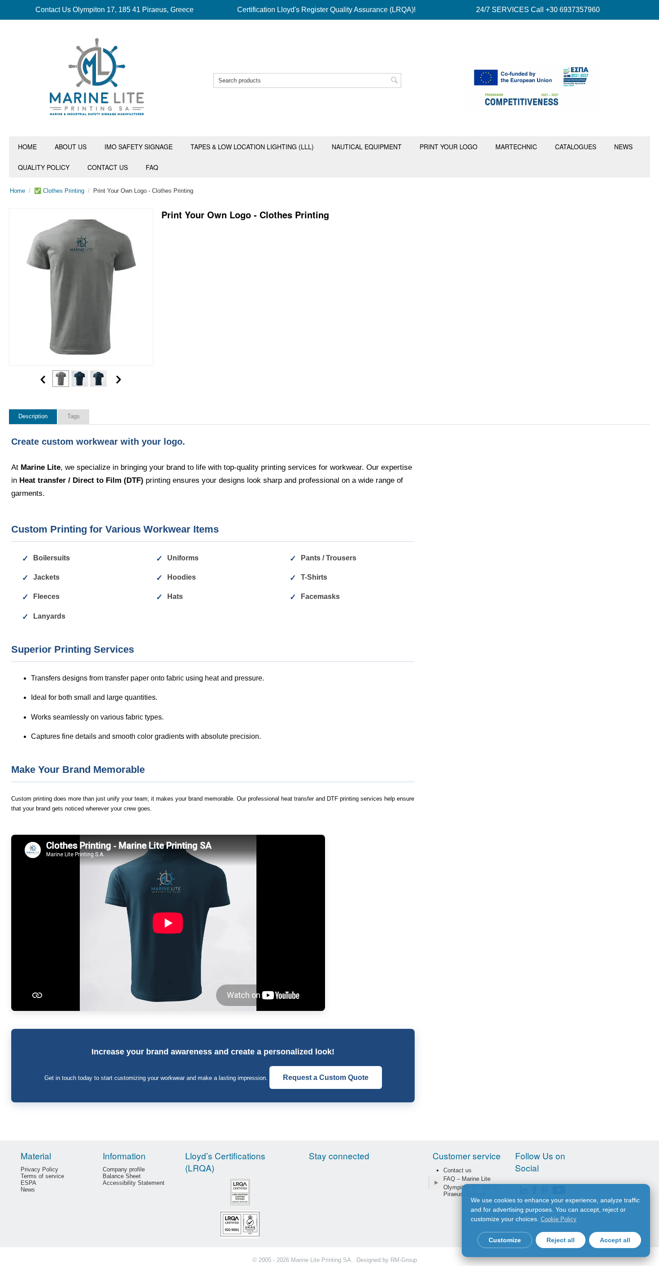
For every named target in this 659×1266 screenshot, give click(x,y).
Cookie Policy (559, 1219)
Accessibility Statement (134, 1182)
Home (27, 146)
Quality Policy (43, 167)
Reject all (560, 1240)
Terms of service (42, 1176)
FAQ (152, 167)
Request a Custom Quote (326, 1077)
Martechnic (516, 146)
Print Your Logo (448, 146)
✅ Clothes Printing (59, 190)
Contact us (107, 167)
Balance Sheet (122, 1176)
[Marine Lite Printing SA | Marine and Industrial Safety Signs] (97, 76)
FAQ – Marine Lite (466, 1178)
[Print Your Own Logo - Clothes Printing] (81, 286)
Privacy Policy (39, 1169)
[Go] (436, 1182)
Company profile (124, 1169)
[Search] (394, 81)
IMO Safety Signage (138, 146)
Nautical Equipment (367, 146)
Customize (505, 1240)
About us (71, 146)
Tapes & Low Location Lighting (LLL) (252, 146)
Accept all (615, 1240)
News (623, 146)
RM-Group (403, 1260)
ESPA (28, 1182)
